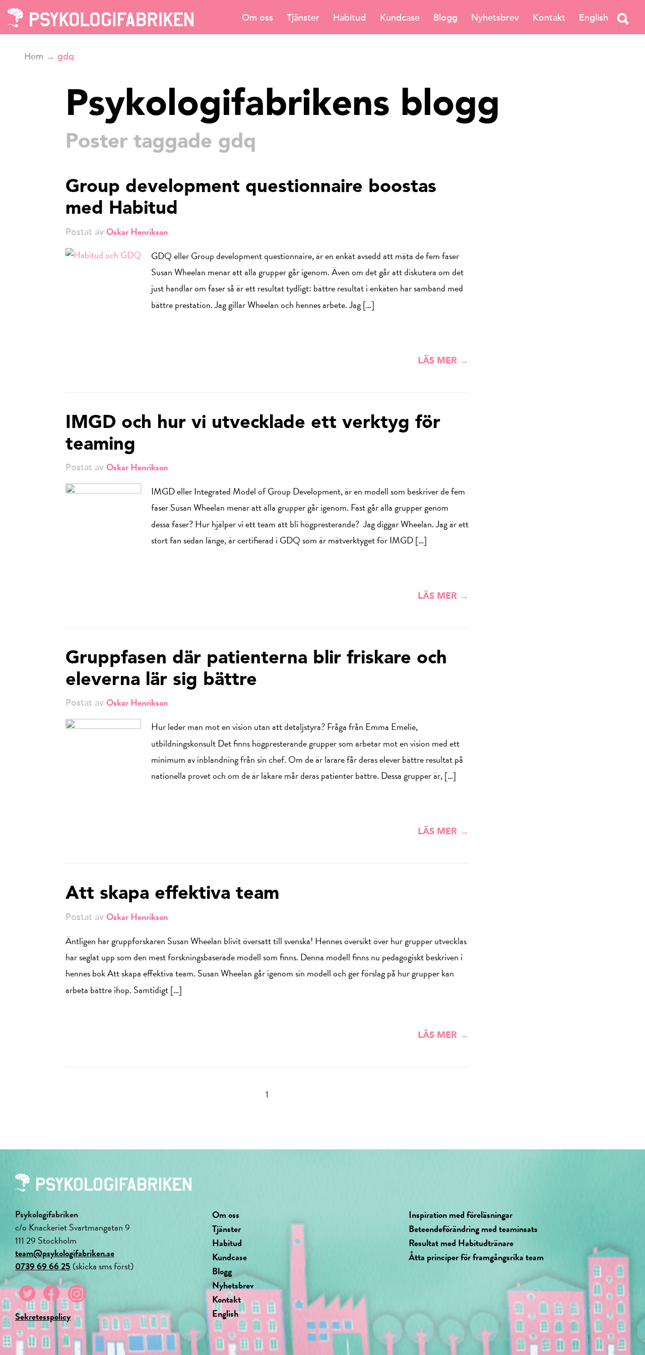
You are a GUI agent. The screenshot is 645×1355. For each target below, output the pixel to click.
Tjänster (303, 17)
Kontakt (549, 17)
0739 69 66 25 (43, 1266)
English (593, 17)
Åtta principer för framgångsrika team (476, 1257)
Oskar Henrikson (137, 231)
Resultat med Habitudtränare (461, 1243)
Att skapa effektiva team (172, 894)
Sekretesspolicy (43, 1316)
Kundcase (400, 17)
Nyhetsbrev (495, 17)
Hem (33, 56)
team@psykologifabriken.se (64, 1253)
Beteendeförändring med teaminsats (473, 1229)
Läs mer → (443, 360)
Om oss (257, 17)
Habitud (349, 17)
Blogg (445, 17)
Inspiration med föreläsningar (460, 1214)
